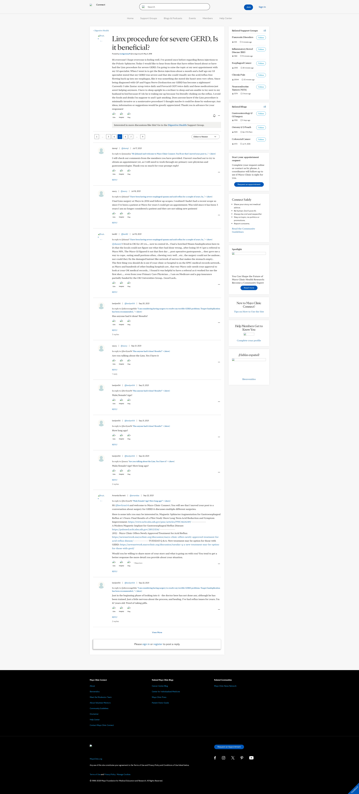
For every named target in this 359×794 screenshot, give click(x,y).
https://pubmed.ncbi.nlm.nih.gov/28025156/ (135, 529)
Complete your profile (249, 340)
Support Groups (148, 18)
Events (192, 18)
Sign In (262, 6)
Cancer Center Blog (160, 686)
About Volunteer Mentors (100, 703)
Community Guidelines (99, 708)
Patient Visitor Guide (160, 703)
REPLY (114, 180)
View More (157, 632)
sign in (146, 644)
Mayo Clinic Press (159, 697)
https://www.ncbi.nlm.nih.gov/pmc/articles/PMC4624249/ (159, 521)
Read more (249, 287)
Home (130, 18)
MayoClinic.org (96, 759)
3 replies (115, 334)
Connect (100, 4)
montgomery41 (131, 54)
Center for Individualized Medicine (166, 691)
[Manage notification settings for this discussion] (214, 115)
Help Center (225, 18)
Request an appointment (249, 184)
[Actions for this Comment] (219, 172)
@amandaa (134, 495)
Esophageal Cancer (241, 62)
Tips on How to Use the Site (249, 311)
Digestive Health (101, 30)
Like (114, 117)
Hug (128, 117)
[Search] (142, 6)
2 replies (115, 484)
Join (248, 6)
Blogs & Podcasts (173, 18)
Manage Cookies (123, 774)
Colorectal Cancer (241, 138)
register (157, 644)
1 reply (114, 374)
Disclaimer (94, 714)
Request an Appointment (229, 746)
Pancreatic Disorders (242, 37)
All (264, 30)
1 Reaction (138, 563)
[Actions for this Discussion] (219, 116)
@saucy (124, 191)
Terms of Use (95, 774)
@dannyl (125, 148)
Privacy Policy (110, 774)
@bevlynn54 (130, 303)
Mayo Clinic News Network (225, 686)
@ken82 (124, 234)
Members (208, 18)
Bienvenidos (249, 379)
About (92, 686)
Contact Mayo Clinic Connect (102, 725)
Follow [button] (261, 37)
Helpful (121, 117)
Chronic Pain (238, 74)
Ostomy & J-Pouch (241, 127)
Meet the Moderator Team (101, 697)
